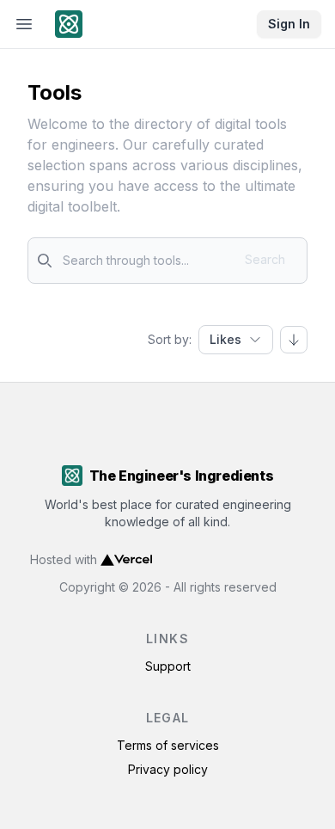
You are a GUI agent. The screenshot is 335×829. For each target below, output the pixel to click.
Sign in (289, 23)
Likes (225, 339)
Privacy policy (168, 769)
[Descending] (294, 339)
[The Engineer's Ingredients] (72, 24)
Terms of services (168, 745)
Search (265, 259)
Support (168, 666)
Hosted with (63, 559)
